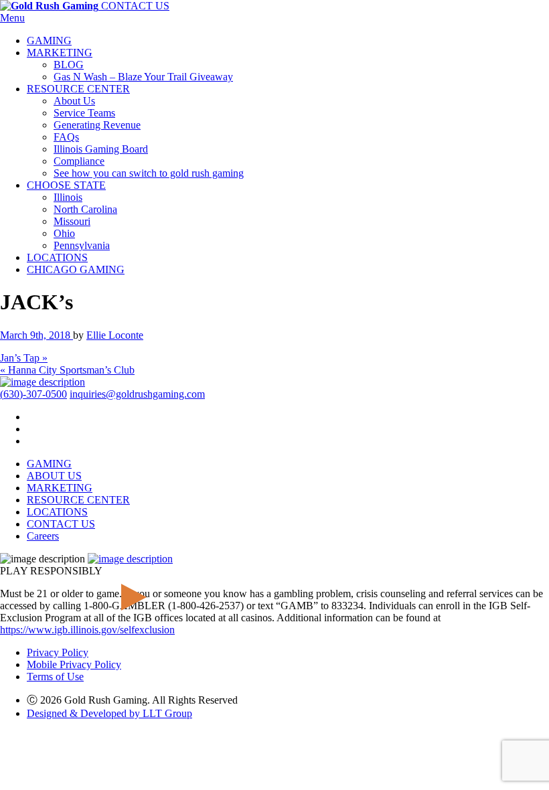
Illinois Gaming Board (101, 149)
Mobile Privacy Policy (74, 664)
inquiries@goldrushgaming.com (137, 394)
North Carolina (85, 209)
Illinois (68, 197)
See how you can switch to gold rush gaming (149, 173)
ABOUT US (54, 475)
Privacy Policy (57, 652)
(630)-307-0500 (33, 394)
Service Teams (84, 112)
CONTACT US (135, 5)
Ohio (64, 233)
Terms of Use (55, 676)
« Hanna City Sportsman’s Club (67, 370)
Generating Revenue (97, 125)
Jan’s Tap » (24, 358)
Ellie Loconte (114, 335)
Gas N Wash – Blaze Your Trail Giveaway (143, 76)
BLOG (69, 64)
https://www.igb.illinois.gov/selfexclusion (87, 629)
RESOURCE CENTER (78, 88)
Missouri (72, 221)
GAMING (49, 40)
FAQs (66, 137)
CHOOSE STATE (66, 185)
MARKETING (59, 52)
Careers (43, 536)
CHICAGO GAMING (76, 269)
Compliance (79, 161)
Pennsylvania (82, 245)
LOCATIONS (57, 257)
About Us (74, 100)
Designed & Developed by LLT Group (109, 713)
